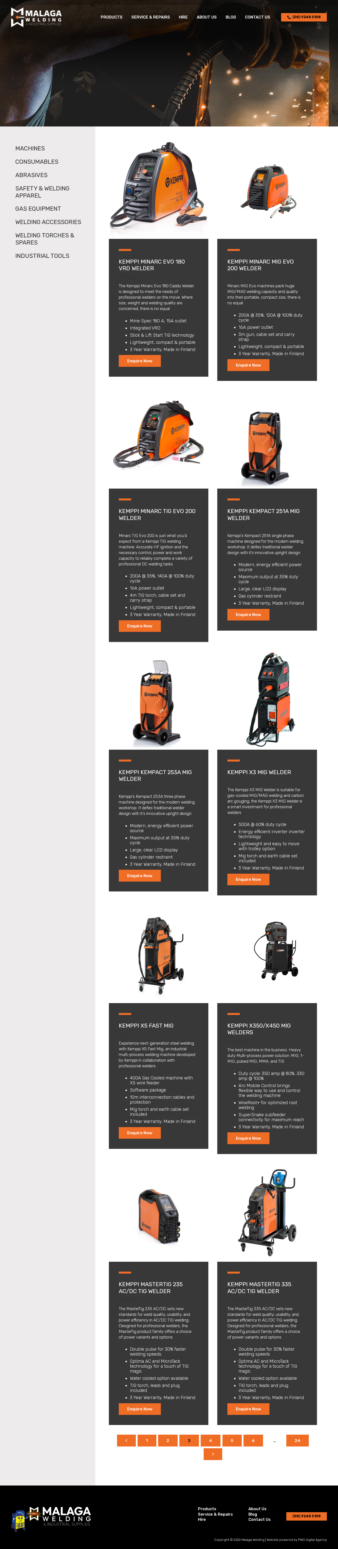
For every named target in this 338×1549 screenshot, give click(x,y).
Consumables (36, 161)
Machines (30, 148)
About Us (257, 1509)
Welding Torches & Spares (44, 239)
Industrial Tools (42, 255)
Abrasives (31, 175)
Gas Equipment (38, 208)
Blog (252, 1514)
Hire (202, 1519)
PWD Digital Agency (312, 1540)
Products (207, 1509)
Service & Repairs (215, 1514)
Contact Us (259, 1519)
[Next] (213, 1454)
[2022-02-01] (36, 17)
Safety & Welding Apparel (42, 192)
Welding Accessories (48, 222)
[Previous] (126, 1440)
